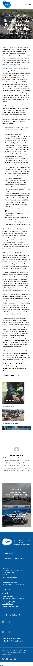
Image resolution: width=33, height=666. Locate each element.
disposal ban (9, 274)
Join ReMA (8, 553)
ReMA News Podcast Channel (12, 641)
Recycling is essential (8, 406)
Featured (9, 15)
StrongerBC (13, 322)
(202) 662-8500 (12, 582)
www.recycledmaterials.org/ (16, 584)
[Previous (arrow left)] (0, 665)
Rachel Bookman (13, 33)
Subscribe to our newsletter (15, 558)
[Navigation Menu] (30, 4)
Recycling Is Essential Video (10, 423)
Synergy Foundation (15, 238)
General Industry (21, 15)
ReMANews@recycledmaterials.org (13, 598)
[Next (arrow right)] (2, 665)
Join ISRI (4, 432)
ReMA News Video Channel (11, 638)
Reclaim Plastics (10, 200)
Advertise (5, 593)
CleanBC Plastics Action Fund (11, 64)
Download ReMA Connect (11, 615)
